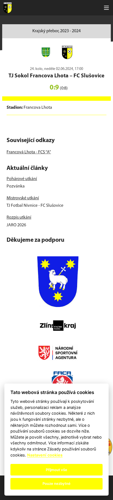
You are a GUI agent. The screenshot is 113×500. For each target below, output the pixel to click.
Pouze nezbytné (56, 483)
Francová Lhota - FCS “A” (29, 152)
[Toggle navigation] (106, 7)
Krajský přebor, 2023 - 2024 (56, 31)
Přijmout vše (56, 470)
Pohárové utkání (22, 179)
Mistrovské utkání (23, 198)
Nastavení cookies (45, 455)
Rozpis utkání (19, 217)
